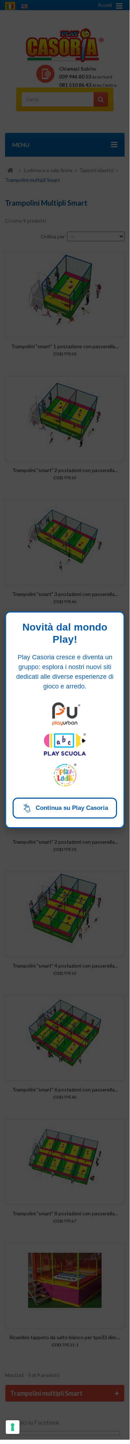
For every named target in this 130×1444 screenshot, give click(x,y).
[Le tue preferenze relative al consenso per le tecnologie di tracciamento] (12, 1427)
